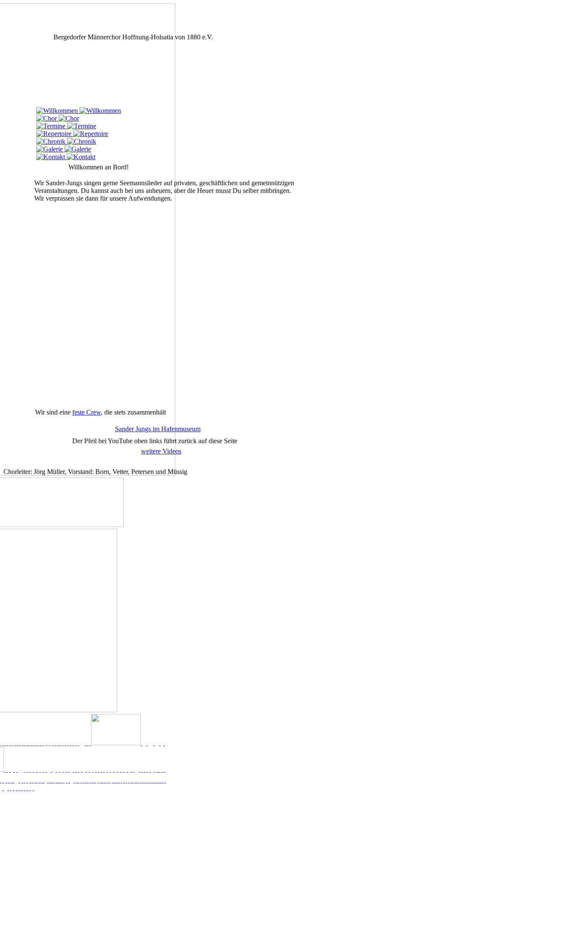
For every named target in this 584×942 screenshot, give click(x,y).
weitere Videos (161, 451)
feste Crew (86, 412)
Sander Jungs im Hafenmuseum (158, 428)
